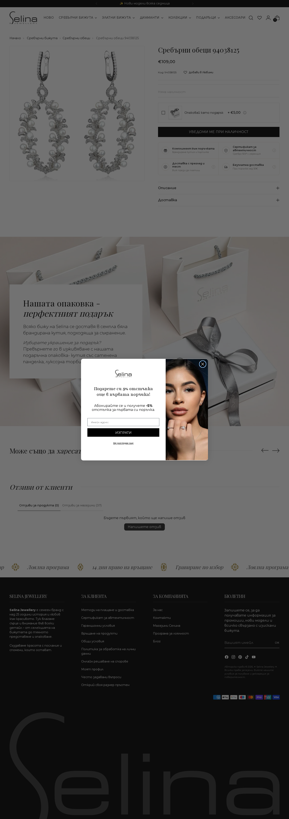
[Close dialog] (203, 364)
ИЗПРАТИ (123, 433)
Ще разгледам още (123, 443)
